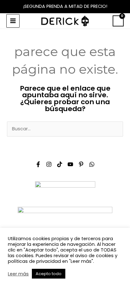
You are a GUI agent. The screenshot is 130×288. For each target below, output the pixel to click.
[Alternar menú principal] (13, 20)
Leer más (18, 274)
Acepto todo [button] (49, 274)
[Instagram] (48, 164)
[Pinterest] (81, 164)
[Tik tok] (59, 164)
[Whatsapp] (91, 164)
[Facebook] (38, 164)
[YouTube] (70, 164)
